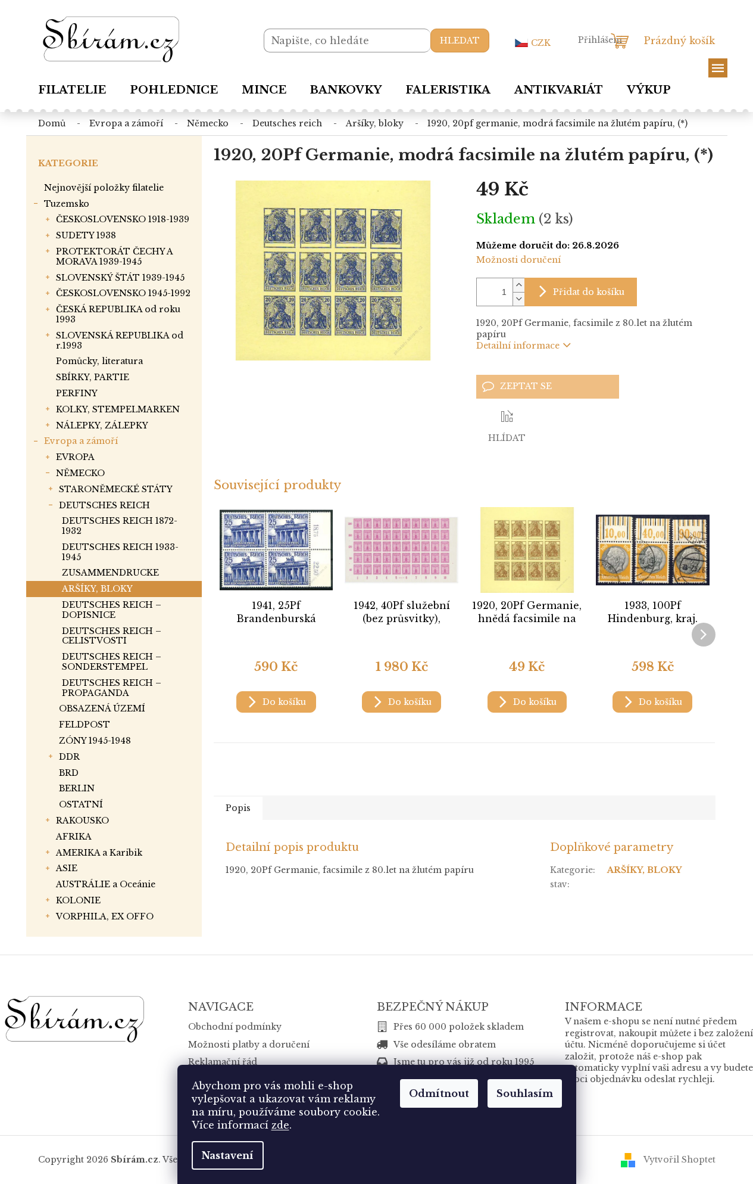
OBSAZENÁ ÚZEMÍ (102, 708)
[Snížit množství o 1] (518, 299)
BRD (69, 772)
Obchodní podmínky (235, 1026)
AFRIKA (74, 836)
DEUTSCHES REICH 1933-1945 (120, 552)
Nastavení (228, 1155)
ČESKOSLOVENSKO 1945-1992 (123, 293)
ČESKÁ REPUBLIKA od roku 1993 (118, 314)
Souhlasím (524, 1093)
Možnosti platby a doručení (249, 1044)
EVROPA (75, 457)
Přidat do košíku (588, 292)
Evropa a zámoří (81, 441)
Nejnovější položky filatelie (104, 187)
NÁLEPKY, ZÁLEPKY (102, 425)
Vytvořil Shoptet (679, 1159)
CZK (541, 43)
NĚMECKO (80, 473)
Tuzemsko (66, 203)
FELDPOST (84, 724)
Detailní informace (518, 345)
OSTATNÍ (81, 804)
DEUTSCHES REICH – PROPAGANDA (111, 688)
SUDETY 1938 (86, 235)
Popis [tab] (238, 808)
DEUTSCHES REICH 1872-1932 (119, 525)
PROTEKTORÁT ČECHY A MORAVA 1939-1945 (114, 256)
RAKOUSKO (82, 820)
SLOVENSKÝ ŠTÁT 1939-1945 (120, 277)
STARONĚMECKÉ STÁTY (116, 489)
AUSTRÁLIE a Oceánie (105, 884)
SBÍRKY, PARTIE (92, 377)
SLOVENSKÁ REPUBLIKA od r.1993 (119, 340)
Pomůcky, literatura (99, 361)
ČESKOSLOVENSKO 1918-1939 (122, 219)
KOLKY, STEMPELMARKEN (118, 409)
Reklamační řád (222, 1061)
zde (280, 1125)
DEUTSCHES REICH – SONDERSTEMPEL (111, 661)
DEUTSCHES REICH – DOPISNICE (111, 609)
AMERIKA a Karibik (99, 852)
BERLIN (77, 788)
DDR (69, 756)
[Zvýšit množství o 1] (518, 285)
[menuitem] (72, 90)
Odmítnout (439, 1093)
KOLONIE (78, 900)
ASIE (66, 868)
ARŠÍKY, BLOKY (97, 588)
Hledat (460, 40)
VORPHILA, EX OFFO (105, 916)
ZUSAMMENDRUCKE (110, 572)
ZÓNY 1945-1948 (95, 740)
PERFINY (77, 393)
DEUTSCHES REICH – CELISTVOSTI (111, 636)
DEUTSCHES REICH (104, 505)
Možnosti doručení (518, 259)
